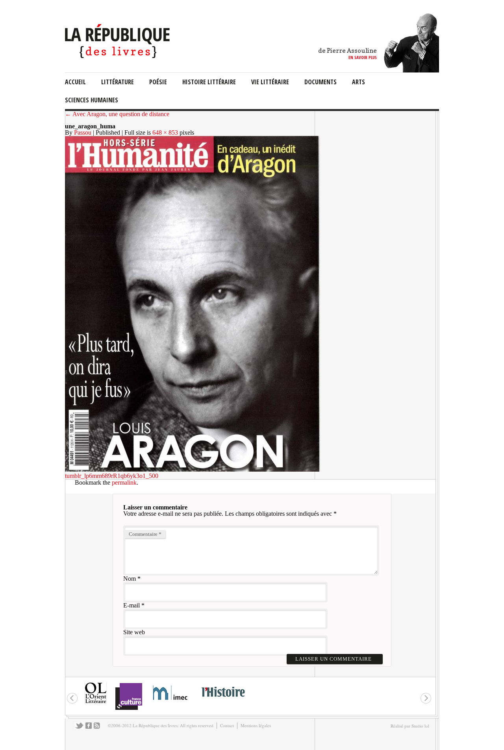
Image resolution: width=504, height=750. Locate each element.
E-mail (131, 605)
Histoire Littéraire (209, 82)
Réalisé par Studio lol (410, 726)
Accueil (75, 82)
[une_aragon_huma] (192, 469)
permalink (124, 482)
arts (358, 82)
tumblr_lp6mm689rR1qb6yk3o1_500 (111, 475)
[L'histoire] (222, 701)
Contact (227, 725)
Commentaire (145, 534)
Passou (82, 132)
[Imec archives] (170, 702)
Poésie (158, 82)
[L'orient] (95, 702)
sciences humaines (91, 100)
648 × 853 (165, 132)
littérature (117, 82)
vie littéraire (270, 82)
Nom (129, 578)
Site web (134, 632)
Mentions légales (256, 725)
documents (320, 82)
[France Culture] (128, 709)
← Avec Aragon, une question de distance (117, 114)
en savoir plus (362, 57)
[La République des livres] (118, 56)
